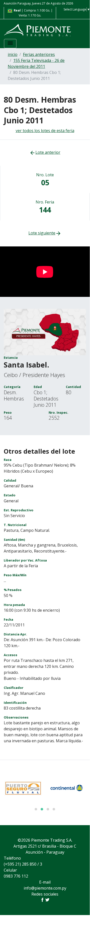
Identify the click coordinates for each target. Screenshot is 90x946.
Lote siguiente (44, 233)
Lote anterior (44, 152)
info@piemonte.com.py (45, 888)
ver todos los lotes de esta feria (45, 130)
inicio (12, 54)
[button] (36, 809)
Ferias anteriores (39, 54)
